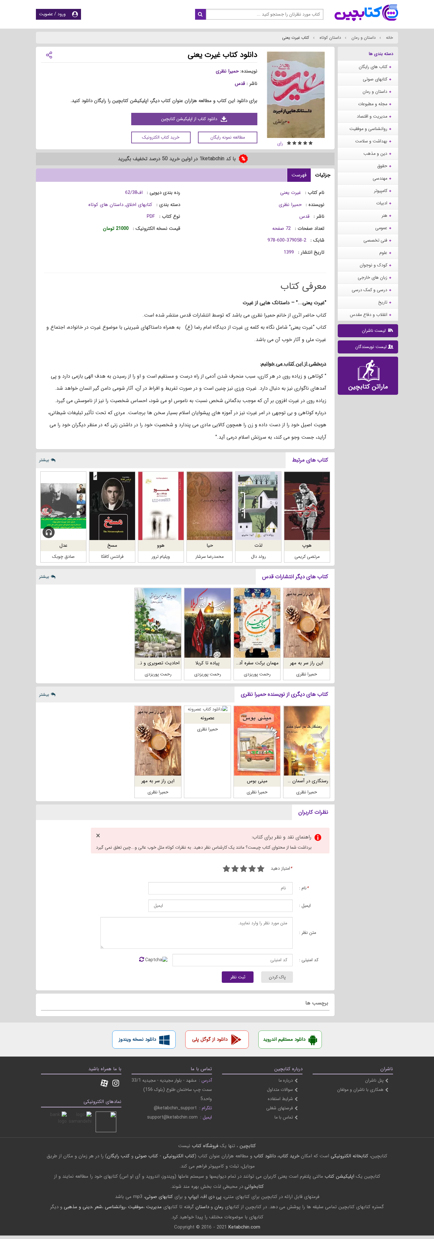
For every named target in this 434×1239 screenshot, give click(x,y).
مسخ (112, 545)
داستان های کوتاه (105, 205)
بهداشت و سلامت (371, 141)
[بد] (260, 869)
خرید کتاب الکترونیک (161, 137)
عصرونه (207, 718)
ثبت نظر (237, 977)
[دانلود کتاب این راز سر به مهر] (306, 623)
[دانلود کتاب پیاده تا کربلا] (207, 623)
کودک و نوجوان (373, 265)
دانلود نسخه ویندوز (137, 1039)
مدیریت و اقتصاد (372, 116)
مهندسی (380, 178)
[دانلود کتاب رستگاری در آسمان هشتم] (306, 741)
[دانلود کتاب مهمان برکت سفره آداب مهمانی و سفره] (257, 623)
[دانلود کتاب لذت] (258, 506)
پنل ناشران (374, 1080)
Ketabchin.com (244, 1227)
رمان (218, 1207)
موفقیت (135, 1207)
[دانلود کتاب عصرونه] (207, 709)
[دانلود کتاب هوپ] (307, 506)
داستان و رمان (363, 37)
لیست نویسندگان (371, 346)
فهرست (299, 175)
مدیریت (154, 1207)
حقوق (382, 165)
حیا (210, 545)
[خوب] (243, 869)
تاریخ (382, 302)
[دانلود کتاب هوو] (161, 506)
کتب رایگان (118, 1156)
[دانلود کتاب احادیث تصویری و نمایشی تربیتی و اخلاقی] (158, 623)
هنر (384, 215)
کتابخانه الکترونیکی (348, 1156)
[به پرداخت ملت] (56, 1122)
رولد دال (258, 556)
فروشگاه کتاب (205, 1146)
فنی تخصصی (375, 240)
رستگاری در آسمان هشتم (303, 781)
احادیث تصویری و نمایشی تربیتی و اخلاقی (137, 663)
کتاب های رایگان (373, 66)
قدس (240, 83)
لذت (258, 545)
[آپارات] (104, 1084)
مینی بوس (257, 781)
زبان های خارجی (372, 277)
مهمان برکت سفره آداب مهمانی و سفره (241, 663)
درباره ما (286, 1080)
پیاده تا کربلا (207, 663)
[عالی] (226, 869)
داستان (202, 1207)
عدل (63, 545)
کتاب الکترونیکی (178, 1156)
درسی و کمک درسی (369, 289)
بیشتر (44, 459)
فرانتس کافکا (112, 556)
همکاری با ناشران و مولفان (360, 1089)
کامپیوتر (380, 190)
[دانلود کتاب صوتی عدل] (63, 506)
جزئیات (322, 175)
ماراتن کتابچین (368, 387)
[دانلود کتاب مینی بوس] (257, 741)
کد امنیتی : (308, 960)
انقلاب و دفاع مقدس (368, 314)
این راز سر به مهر (306, 663)
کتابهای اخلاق (139, 205)
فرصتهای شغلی (279, 1108)
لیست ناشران (374, 330)
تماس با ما (284, 1117)
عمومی (381, 227)
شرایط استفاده (280, 1098)
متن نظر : (307, 932)
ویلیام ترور (161, 556)
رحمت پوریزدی (257, 674)
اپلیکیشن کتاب (339, 1176)
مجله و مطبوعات (372, 103)
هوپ (307, 545)
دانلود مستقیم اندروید (284, 1039)
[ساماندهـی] (81, 1122)
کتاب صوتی (146, 1156)
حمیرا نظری (227, 71)
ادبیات (381, 203)
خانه (389, 37)
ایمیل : (305, 905)
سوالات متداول (280, 1089)
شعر (98, 1207)
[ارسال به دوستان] (49, 54)
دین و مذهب (375, 153)
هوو (161, 545)
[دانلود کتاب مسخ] (112, 506)
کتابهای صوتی (375, 79)
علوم (383, 252)
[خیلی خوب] (235, 869)
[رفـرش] (141, 959)
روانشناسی (115, 1207)
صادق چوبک (63, 556)
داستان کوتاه (329, 37)
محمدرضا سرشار (209, 556)
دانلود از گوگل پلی (209, 1039)
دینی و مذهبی (78, 1207)
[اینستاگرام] (115, 1084)
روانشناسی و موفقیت (368, 128)
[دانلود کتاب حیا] (209, 506)
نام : (304, 888)
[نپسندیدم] (252, 869)
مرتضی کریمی (307, 556)
